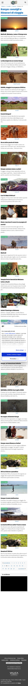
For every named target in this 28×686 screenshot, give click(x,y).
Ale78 (17, 413)
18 (5, 569)
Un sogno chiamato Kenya (10, 416)
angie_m (17, 165)
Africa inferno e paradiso (9, 471)
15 (19, 566)
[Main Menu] (2, 2)
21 (14, 569)
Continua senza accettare (20, 326)
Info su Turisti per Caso (10, 658)
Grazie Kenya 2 (6, 114)
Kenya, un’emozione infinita (11, 363)
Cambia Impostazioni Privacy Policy (14, 663)
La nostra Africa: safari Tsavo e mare (13, 525)
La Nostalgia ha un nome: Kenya (12, 61)
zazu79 (16, 57)
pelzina (16, 30)
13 (14, 566)
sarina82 (17, 439)
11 (8, 566)
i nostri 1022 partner (10, 333)
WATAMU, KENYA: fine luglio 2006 (12, 390)
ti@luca (17, 468)
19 (8, 569)
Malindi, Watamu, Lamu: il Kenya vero (14, 34)
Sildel (17, 307)
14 (17, 566)
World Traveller (17, 84)
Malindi (3, 253)
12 (11, 566)
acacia (17, 494)
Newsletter (24, 660)
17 (3, 569)
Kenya (14, 6)
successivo (21, 569)
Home (3, 6)
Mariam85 (17, 139)
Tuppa (17, 218)
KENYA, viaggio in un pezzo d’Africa (13, 87)
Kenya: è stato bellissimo (10, 498)
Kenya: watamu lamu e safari (11, 169)
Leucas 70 (17, 192)
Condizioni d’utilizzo (15, 660)
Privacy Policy (20, 658)
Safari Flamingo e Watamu (10, 310)
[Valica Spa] (14, 675)
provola (17, 386)
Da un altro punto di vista (9, 142)
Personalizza (13, 358)
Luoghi (9, 6)
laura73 (17, 249)
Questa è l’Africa (6, 551)
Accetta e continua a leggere (14, 354)
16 (22, 566)
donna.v (17, 547)
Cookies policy (5, 660)
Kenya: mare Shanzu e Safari (11, 443)
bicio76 (16, 110)
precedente (7, 563)
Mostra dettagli (20, 350)
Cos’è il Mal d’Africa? (8, 195)
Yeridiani (17, 276)
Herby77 (17, 521)
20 (11, 569)
